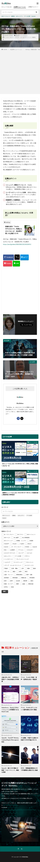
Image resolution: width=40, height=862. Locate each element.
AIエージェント (6, 16)
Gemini (33, 16)
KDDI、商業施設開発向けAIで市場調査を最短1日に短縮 (29, 769)
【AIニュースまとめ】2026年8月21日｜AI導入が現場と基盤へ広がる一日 (20, 465)
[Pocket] (7, 263)
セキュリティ (19, 16)
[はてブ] (24, 257)
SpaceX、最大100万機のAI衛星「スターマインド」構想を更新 (10, 770)
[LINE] (16, 263)
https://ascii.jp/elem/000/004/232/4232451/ (17, 244)
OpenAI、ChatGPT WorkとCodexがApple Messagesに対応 (10, 740)
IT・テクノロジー (9, 37)
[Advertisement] (20, 72)
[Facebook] (8, 257)
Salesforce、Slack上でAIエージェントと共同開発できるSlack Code (10, 709)
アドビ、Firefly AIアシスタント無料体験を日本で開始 (29, 708)
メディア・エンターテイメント (22, 37)
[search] (36, 12)
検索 (4, 591)
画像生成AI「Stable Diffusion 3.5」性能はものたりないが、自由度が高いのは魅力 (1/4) (13, 229)
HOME (5, 49)
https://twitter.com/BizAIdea (10, 805)
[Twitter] (17, 257)
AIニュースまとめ (6, 7)
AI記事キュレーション (20, 7)
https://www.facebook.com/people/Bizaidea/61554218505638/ (19, 810)
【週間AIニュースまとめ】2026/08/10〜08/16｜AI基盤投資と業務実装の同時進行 (20, 494)
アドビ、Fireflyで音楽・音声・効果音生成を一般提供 (29, 678)
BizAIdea (25, 857)
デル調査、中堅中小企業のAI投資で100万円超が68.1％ (29, 739)
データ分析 (27, 16)
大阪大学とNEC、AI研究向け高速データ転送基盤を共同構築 (10, 679)
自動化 (13, 16)
